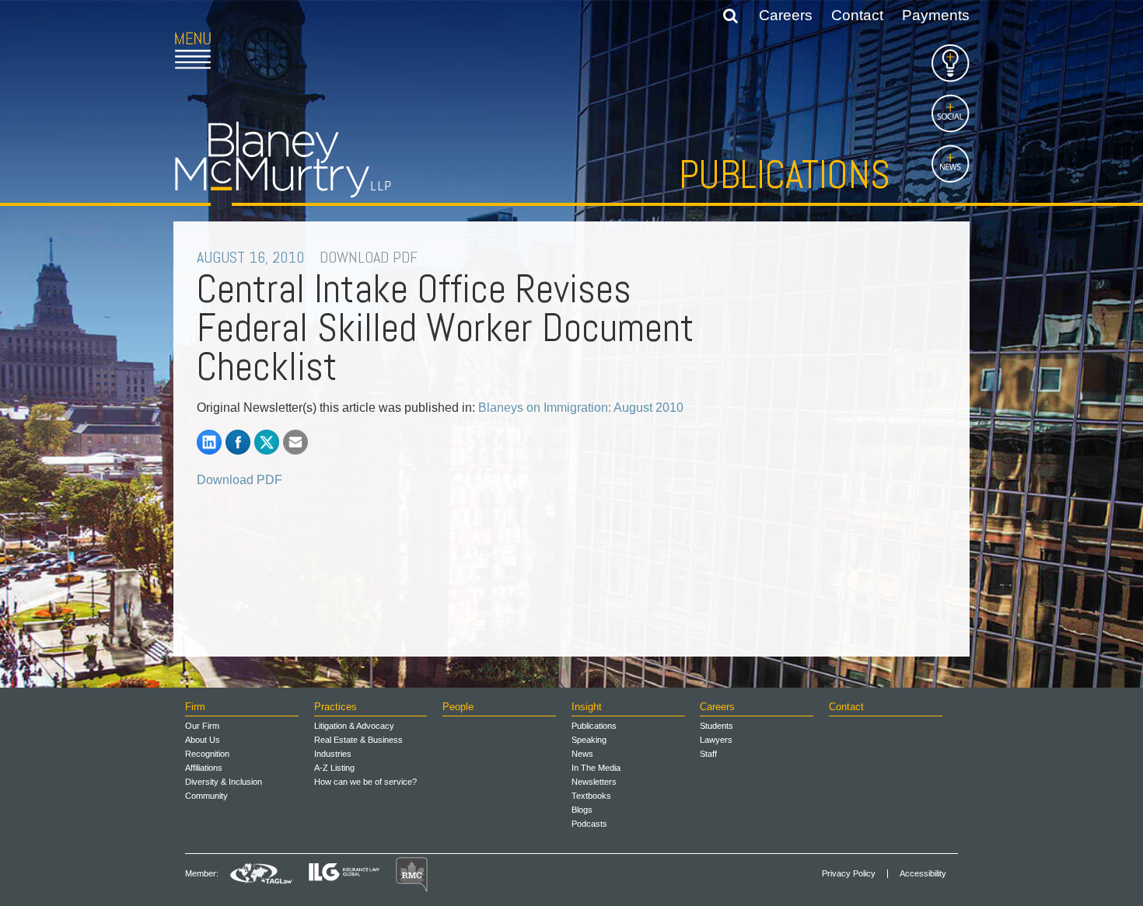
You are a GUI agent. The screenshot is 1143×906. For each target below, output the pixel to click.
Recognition (207, 753)
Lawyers (716, 739)
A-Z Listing (334, 767)
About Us (202, 739)
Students (716, 725)
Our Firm (202, 725)
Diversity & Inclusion (223, 781)
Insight (587, 707)
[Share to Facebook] (237, 442)
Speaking (589, 739)
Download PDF (239, 479)
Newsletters (594, 781)
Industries (332, 753)
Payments (936, 15)
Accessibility (923, 873)
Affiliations (203, 767)
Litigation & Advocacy (354, 725)
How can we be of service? (365, 781)
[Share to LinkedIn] (209, 442)
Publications (784, 175)
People (458, 707)
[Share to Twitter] (266, 442)
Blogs (582, 809)
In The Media (596, 767)
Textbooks (591, 795)
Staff (708, 753)
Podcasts (589, 823)
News (582, 753)
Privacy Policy (849, 873)
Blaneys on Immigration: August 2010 (580, 407)
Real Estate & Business (358, 739)
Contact (857, 15)
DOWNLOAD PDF (369, 257)
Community (206, 795)
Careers (786, 15)
